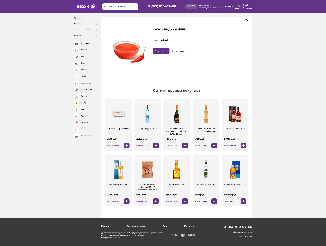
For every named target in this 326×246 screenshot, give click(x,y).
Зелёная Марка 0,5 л (206, 184)
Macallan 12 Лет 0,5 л (118, 184)
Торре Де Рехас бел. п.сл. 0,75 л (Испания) (205, 130)
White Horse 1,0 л (176, 184)
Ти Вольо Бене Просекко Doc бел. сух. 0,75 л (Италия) (176, 131)
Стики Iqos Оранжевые (118, 129)
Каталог (77, 24)
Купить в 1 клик (178, 51)
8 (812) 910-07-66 (162, 6)
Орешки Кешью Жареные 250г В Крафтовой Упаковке (147, 187)
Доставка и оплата (82, 30)
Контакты (78, 36)
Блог (165, 226)
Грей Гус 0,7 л (147, 129)
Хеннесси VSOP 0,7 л (235, 129)
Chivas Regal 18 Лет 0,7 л (235, 184)
